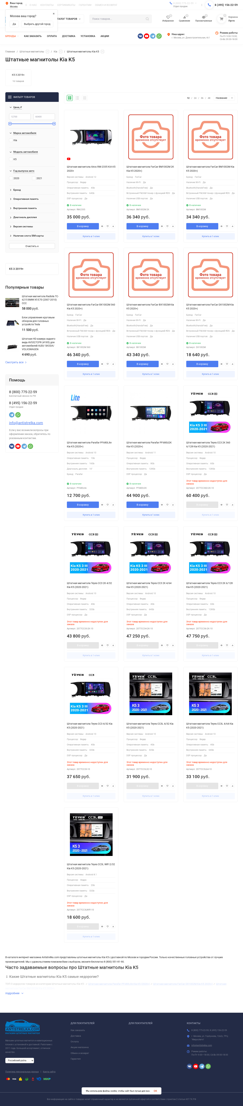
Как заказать (78, 1030)
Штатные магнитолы (32, 51)
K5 (15, 159)
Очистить (31, 246)
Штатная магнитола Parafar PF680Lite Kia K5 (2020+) (119, 983)
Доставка (76, 1036)
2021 (39, 178)
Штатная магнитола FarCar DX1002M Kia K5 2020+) (183, 983)
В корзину (83, 226)
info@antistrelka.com (26, 423)
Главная (10, 51)
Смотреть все (14, 362)
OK (155, 1090)
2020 (16, 178)
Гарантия (76, 1058)
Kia (55, 51)
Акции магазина (80, 1047)
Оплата (75, 1041)
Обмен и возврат (80, 1053)
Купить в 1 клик (91, 236)
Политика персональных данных (22, 1071)
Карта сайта (49, 1071)
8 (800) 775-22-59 (183, 3)
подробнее (12, 993)
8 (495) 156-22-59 (226, 5)
